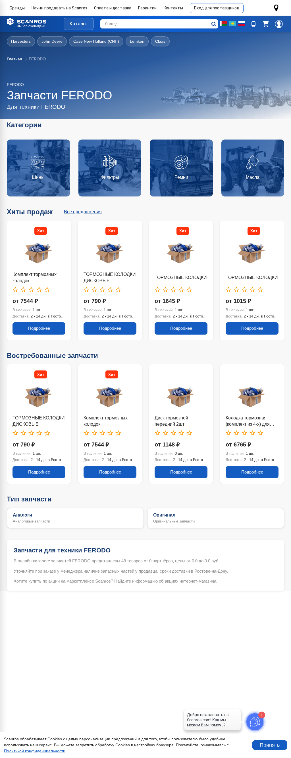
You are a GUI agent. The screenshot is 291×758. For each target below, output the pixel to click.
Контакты (173, 8)
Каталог (79, 23)
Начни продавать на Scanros (59, 8)
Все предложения (83, 211)
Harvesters (21, 41)
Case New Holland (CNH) (96, 41)
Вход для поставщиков (216, 8)
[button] (265, 24)
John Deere (52, 41)
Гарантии (147, 8)
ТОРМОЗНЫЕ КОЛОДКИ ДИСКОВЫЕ (110, 277)
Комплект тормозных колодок (35, 277)
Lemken (137, 41)
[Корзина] (265, 24)
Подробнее (39, 328)
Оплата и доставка (113, 8)
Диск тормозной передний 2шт (171, 421)
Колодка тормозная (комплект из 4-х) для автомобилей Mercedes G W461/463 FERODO (250, 421)
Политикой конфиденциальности (34, 751)
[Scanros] (35, 21)
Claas (160, 41)
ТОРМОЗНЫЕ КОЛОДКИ (181, 277)
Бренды (17, 8)
